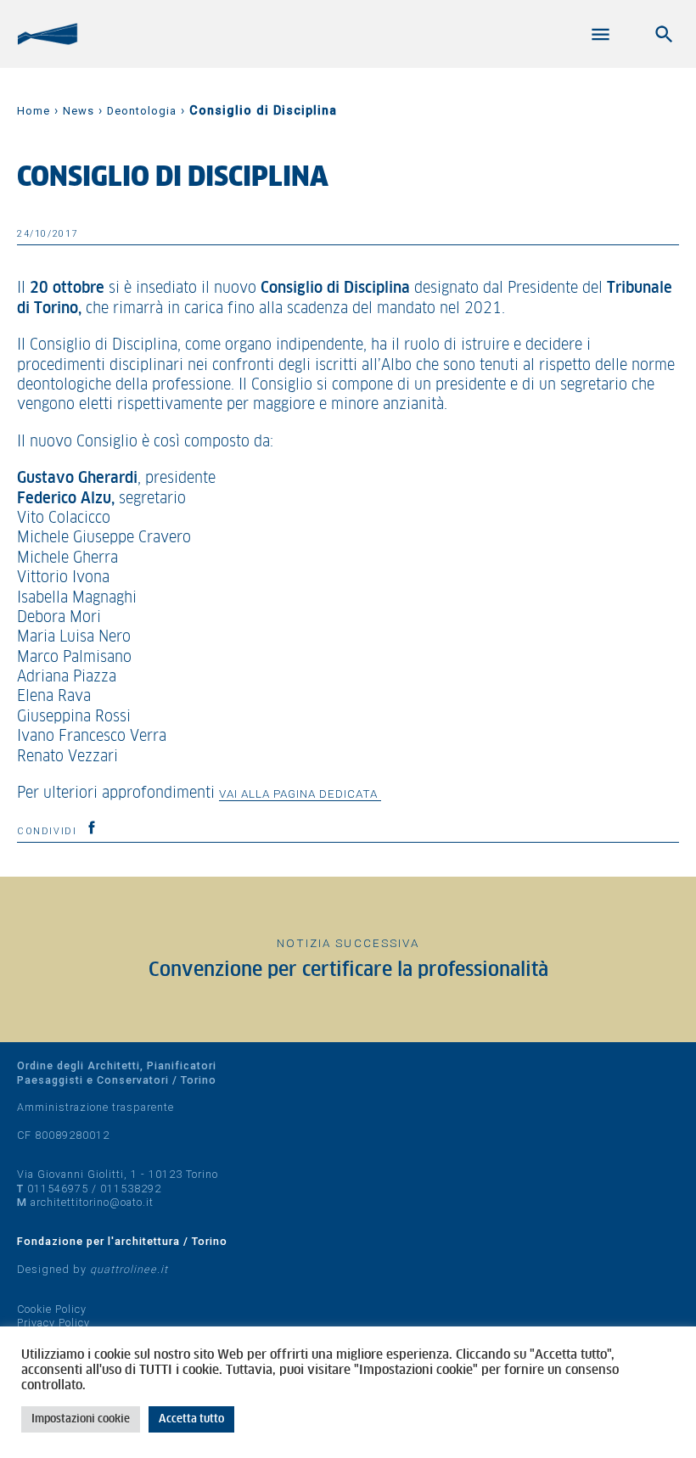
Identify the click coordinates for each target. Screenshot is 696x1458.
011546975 (57, 1188)
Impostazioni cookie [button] (80, 1419)
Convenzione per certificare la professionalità (348, 970)
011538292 (130, 1188)
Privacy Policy (53, 1322)
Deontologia (142, 110)
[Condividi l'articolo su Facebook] (91, 827)
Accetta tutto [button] (191, 1419)
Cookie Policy (52, 1309)
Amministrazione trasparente (95, 1107)
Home (33, 110)
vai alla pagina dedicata (300, 793)
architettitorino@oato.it (92, 1202)
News (78, 110)
